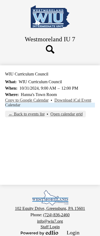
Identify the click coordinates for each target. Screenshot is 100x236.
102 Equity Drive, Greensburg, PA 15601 (50, 208)
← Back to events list (27, 114)
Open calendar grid (66, 114)
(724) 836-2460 (56, 215)
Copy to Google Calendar (27, 100)
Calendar (12, 105)
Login (73, 232)
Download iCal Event (72, 100)
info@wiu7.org (50, 221)
